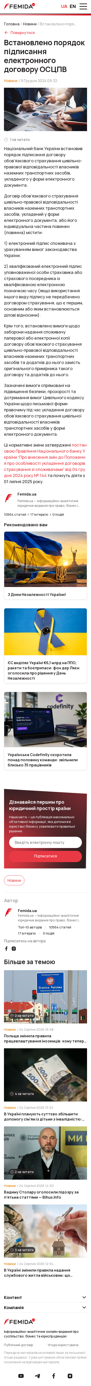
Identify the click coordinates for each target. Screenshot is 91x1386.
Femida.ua (27, 910)
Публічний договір (18, 1345)
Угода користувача (63, 1345)
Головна (11, 24)
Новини (30, 24)
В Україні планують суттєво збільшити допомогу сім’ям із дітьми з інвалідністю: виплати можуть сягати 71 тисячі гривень (43, 1116)
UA (64, 6)
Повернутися (22, 32)
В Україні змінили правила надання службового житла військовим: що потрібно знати (37, 1273)
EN (73, 6)
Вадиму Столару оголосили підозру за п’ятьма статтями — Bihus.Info (41, 1194)
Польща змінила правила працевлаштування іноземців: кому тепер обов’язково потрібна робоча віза (44, 1038)
